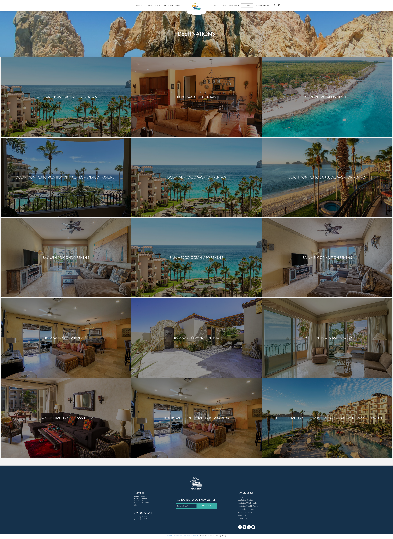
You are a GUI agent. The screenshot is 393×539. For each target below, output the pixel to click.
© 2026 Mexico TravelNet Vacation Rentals (183, 536)
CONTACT (247, 5)
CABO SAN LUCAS (140, 5)
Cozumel (158, 5)
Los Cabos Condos (245, 500)
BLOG (224, 5)
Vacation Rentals (245, 512)
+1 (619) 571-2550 (141, 517)
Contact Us (242, 518)
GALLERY (216, 5)
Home (240, 497)
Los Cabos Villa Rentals (247, 503)
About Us (242, 515)
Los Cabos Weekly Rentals (248, 506)
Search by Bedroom (246, 509)
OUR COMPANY (233, 5)
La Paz (150, 5)
